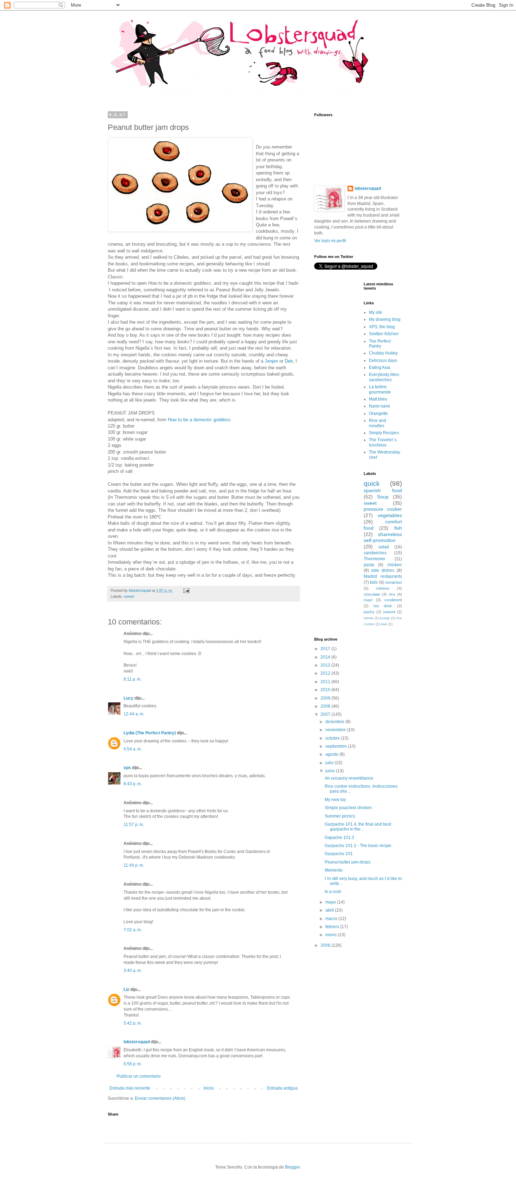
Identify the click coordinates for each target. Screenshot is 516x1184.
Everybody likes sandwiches (384, 377)
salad (383, 546)
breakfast (394, 582)
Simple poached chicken (348, 807)
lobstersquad (137, 1041)
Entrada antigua (282, 1088)
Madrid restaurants (383, 576)
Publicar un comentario (139, 1076)
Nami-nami (379, 406)
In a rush (333, 891)
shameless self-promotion (383, 537)
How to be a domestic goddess (199, 419)
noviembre (336, 729)
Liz (126, 989)
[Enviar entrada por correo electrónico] (186, 590)
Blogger (292, 1167)
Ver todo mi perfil (330, 240)
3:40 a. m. (133, 970)
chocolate (372, 594)
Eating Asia (379, 367)
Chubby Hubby (383, 353)
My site (375, 312)
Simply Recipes (384, 432)
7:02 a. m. (133, 929)
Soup (383, 497)
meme (368, 618)
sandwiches (375, 552)
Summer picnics (340, 816)
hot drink (382, 606)
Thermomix (374, 558)
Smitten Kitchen (384, 333)
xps (127, 767)
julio (330, 762)
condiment (393, 600)
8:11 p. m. (132, 679)
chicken (394, 564)
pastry (369, 612)
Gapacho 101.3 (339, 837)
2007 (325, 714)
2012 (325, 673)
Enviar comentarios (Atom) (160, 1098)
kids (374, 582)
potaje (385, 618)
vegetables (390, 515)
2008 (325, 706)
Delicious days (383, 360)
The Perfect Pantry (380, 344)
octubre (333, 738)
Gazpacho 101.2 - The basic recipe (358, 845)
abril (330, 910)
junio (330, 770)
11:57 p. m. (134, 824)
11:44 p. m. (134, 865)
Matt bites (378, 399)
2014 (325, 657)
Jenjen (271, 361)
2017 (325, 648)
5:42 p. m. (133, 1023)
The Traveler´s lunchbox (383, 442)
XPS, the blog (382, 326)
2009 (325, 698)
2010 (325, 689)
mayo (331, 902)
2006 (325, 945)
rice (392, 594)
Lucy (128, 698)
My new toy (335, 799)
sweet (129, 596)
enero (331, 934)
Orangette (378, 413)
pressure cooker (383, 509)
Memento (334, 870)
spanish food (383, 490)
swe (384, 624)
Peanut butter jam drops (347, 862)
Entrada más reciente (130, 1088)
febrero (332, 926)
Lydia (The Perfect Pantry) (150, 732)
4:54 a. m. (133, 749)
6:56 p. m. (133, 1063)
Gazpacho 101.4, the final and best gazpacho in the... (358, 827)
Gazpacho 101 (339, 853)
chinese (382, 588)
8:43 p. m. (133, 783)
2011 (325, 681)
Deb (289, 361)
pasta (369, 564)
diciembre (335, 721)
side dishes (382, 570)
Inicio (209, 1088)
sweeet (389, 612)
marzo (331, 918)
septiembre (336, 746)
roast (368, 600)
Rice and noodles (377, 423)
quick (372, 483)
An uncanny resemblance (349, 778)
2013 (325, 665)
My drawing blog (385, 319)
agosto (332, 754)
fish (398, 528)
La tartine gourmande (380, 389)
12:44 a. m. (134, 714)
